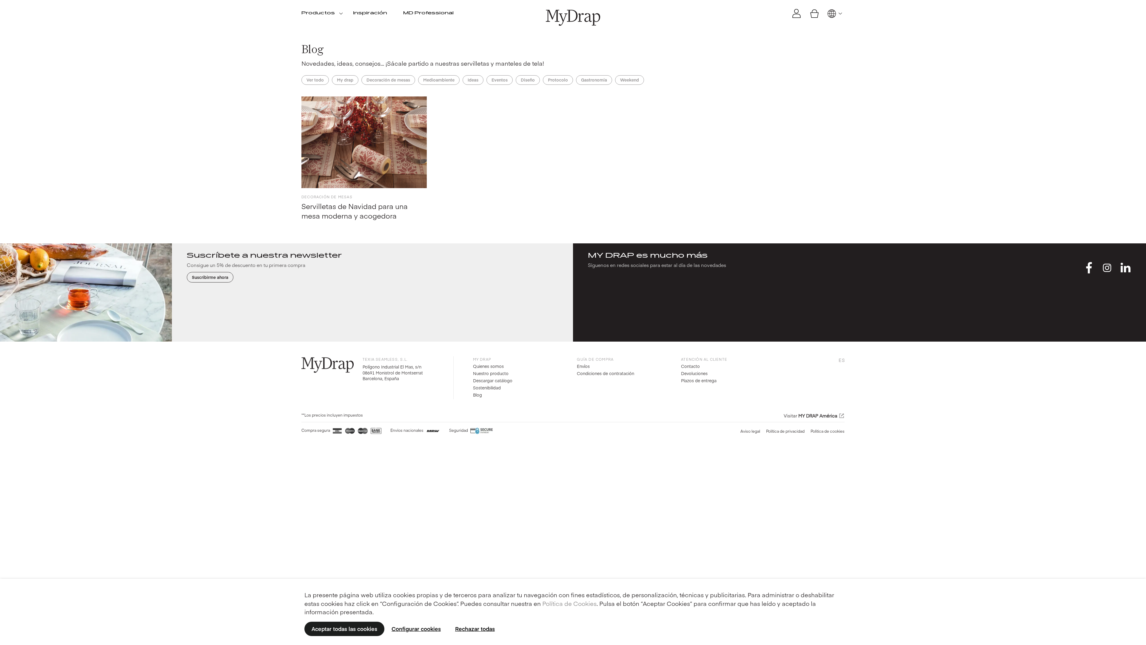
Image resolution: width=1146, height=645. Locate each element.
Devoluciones (694, 373)
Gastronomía (594, 80)
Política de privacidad (785, 431)
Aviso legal (750, 431)
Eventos (500, 80)
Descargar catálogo (492, 380)
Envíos (583, 366)
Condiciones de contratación (605, 373)
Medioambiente (439, 80)
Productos (318, 13)
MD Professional (428, 13)
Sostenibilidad (487, 388)
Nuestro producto (491, 373)
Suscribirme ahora (210, 277)
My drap (345, 80)
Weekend (629, 80)
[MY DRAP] (573, 18)
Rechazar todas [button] (475, 628)
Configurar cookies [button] (416, 628)
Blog (477, 395)
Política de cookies (828, 431)
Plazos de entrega (699, 380)
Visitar (810, 416)
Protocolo (558, 80)
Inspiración (370, 13)
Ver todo (315, 80)
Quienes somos (488, 366)
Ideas (473, 80)
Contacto (690, 366)
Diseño (528, 80)
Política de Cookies (569, 603)
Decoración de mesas (388, 80)
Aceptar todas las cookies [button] (344, 628)
